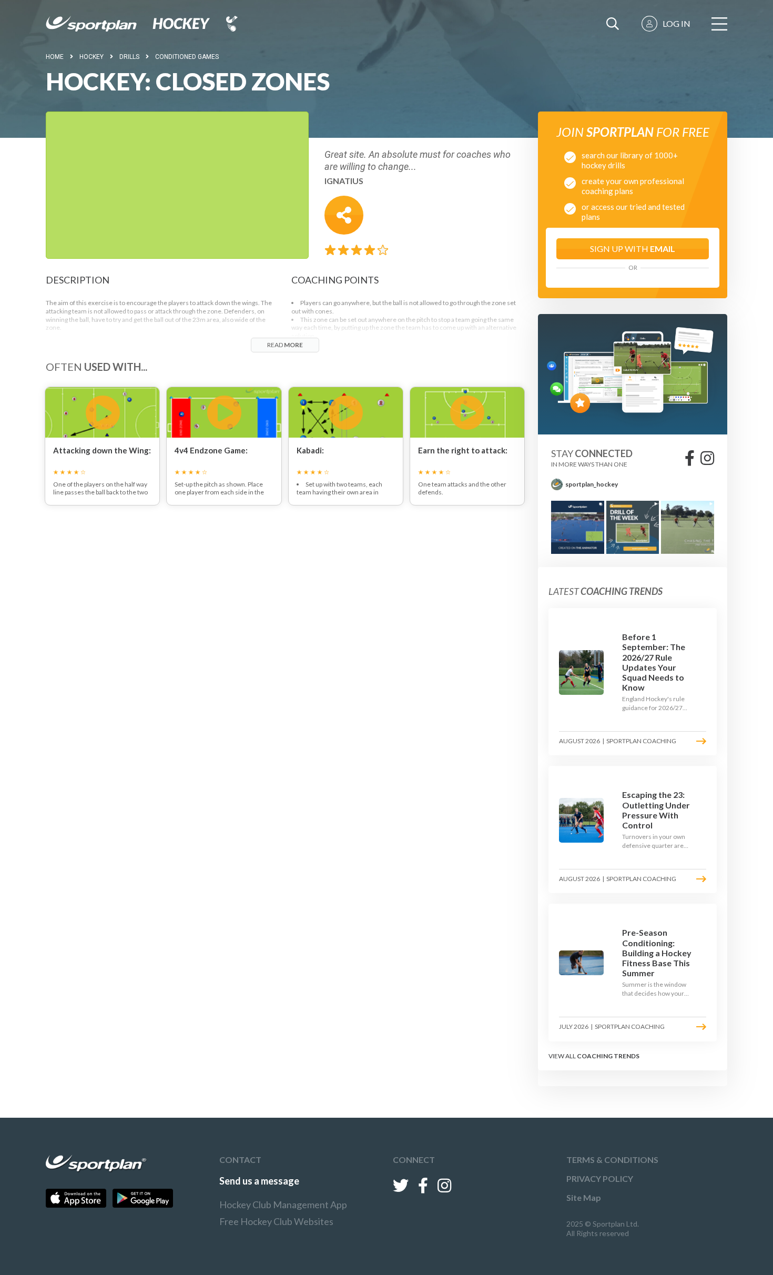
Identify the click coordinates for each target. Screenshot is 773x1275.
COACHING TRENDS (608, 1056)
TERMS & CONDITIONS (612, 1160)
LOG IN (676, 23)
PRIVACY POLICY (599, 1178)
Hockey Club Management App (283, 1204)
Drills (129, 56)
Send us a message (259, 1181)
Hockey (91, 56)
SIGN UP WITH (632, 249)
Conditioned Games (187, 56)
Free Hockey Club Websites (276, 1221)
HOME (55, 56)
